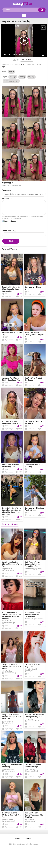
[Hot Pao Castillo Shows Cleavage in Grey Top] (35, 697)
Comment (6, 198)
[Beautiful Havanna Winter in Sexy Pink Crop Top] (12, 795)
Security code (8, 230)
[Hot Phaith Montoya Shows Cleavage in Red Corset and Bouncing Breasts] (12, 594)
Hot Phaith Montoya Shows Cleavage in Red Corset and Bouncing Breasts (11, 615)
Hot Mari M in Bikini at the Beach (33, 379)
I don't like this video (18, 60)
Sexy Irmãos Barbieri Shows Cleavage (33, 766)
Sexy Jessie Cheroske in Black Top (12, 766)
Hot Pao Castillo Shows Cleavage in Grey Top (34, 716)
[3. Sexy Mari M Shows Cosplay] (13, 133)
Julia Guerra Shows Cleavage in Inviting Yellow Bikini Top (32, 564)
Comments (8, 182)
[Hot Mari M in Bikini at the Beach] (35, 360)
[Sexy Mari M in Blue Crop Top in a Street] (35, 490)
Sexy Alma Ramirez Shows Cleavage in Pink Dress (11, 667)
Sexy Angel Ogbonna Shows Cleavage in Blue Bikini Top (11, 717)
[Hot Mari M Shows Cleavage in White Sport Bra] (35, 315)
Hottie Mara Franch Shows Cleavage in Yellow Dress (32, 614)
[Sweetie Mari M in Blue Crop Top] (35, 447)
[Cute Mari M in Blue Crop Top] (12, 315)
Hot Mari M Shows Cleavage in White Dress (11, 422)
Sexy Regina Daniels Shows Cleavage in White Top (12, 564)
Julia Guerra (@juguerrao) (33, 569)
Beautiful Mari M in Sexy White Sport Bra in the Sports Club (11, 289)
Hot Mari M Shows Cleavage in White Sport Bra (34, 335)
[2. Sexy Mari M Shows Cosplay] (35, 101)
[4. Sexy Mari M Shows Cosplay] (35, 133)
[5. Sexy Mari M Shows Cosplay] (13, 165)
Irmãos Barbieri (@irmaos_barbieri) (31, 770)
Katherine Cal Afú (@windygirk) (31, 670)
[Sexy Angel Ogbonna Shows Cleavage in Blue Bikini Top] (12, 697)
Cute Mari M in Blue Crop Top (12, 334)
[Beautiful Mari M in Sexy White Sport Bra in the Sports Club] (12, 269)
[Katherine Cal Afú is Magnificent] (35, 647)
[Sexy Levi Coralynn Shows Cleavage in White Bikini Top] (35, 795)
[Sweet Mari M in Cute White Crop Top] (12, 447)
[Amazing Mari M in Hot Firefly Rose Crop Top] (12, 360)
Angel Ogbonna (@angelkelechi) (7, 722)
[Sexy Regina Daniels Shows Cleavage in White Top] (12, 544)
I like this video (14, 60)
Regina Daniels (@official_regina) (8, 569)
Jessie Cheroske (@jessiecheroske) (8, 770)
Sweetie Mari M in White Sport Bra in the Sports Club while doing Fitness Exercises (12, 511)
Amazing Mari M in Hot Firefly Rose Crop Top (11, 379)
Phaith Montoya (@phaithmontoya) (8, 622)
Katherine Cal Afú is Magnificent (32, 666)
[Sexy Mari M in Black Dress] (35, 269)
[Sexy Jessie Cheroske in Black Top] (12, 747)
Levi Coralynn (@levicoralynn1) (30, 820)
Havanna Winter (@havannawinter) (8, 820)
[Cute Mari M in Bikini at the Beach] (35, 404)
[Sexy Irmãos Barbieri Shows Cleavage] (35, 747)
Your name (6, 190)
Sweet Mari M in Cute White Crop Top (10, 466)
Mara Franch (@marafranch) (34, 619)
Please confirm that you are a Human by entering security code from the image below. (22, 217)
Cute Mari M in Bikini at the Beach (33, 422)
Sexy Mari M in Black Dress (33, 288)
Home (17, 838)
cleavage (13, 77)
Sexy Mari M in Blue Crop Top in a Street (34, 509)
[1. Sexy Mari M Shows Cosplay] (13, 101)
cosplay (22, 77)
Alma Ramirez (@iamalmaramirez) (9, 672)
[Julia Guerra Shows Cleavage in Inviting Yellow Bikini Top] (35, 544)
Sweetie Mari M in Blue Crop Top (33, 466)
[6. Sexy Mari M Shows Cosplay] (35, 165)
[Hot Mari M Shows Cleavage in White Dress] (12, 404)
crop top (31, 77)
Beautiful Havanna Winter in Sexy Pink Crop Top (11, 815)
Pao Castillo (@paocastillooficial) (32, 720)
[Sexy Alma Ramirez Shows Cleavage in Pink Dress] (12, 647)
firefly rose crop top (11, 81)
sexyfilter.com (21, 844)
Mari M (11, 72)
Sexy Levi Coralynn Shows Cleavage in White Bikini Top (34, 815)
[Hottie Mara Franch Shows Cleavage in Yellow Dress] (35, 594)
